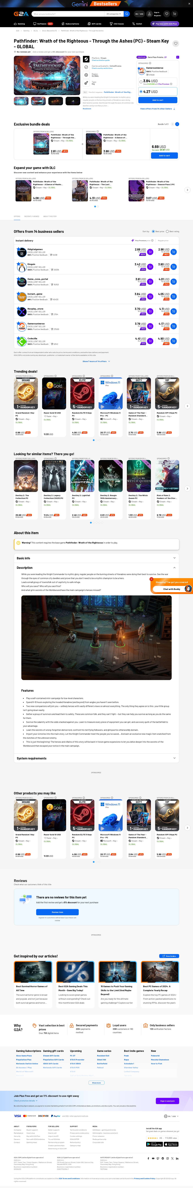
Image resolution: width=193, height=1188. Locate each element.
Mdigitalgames (35, 249)
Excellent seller (36, 252)
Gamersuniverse (154, 67)
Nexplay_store (35, 308)
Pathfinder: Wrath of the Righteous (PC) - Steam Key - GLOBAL (118, 92)
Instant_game (35, 293)
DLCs (36, 31)
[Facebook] (148, 1158)
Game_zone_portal (38, 279)
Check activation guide (100, 60)
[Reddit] (163, 1158)
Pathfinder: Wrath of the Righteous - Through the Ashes (82, 31)
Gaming (26, 31)
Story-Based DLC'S (49, 31)
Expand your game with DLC (34, 168)
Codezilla (32, 338)
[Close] (189, 3)
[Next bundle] (177, 124)
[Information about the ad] (150, 63)
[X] (172, 1158)
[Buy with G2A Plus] (150, 252)
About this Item (50, 216)
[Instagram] (168, 1158)
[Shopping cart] (174, 13)
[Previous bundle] (173, 124)
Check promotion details (24, 1100)
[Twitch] (158, 1158)
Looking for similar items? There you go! (44, 454)
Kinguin (31, 264)
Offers (17, 216)
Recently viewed (31, 216)
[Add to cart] (174, 252)
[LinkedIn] (177, 1158)
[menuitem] (19, 23)
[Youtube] (153, 1158)
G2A (17, 31)
